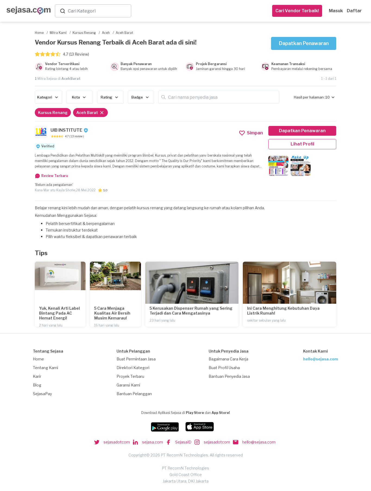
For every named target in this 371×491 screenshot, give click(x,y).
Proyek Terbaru (130, 376)
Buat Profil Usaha (224, 367)
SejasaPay (42, 393)
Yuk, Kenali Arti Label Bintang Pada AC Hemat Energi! (59, 313)
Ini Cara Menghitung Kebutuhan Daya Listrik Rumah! (283, 310)
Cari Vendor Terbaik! (297, 10)
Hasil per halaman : (309, 97)
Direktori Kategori (133, 367)
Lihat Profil (302, 144)
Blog (37, 385)
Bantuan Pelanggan (134, 393)
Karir (37, 376)
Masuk (336, 10)
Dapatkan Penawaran (304, 43)
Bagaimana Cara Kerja (228, 359)
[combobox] (98, 11)
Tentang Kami (45, 367)
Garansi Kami (128, 385)
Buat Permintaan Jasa (136, 359)
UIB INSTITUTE (66, 130)
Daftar (354, 10)
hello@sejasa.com (320, 359)
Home (38, 359)
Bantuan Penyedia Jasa (229, 376)
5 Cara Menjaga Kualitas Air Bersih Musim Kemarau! (112, 313)
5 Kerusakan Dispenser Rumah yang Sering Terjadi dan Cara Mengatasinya (191, 310)
